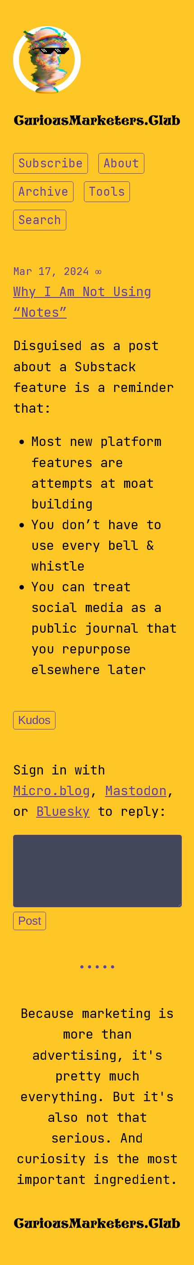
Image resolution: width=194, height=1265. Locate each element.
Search (39, 220)
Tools (107, 191)
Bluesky (63, 811)
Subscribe (50, 163)
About (121, 163)
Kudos (34, 720)
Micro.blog (51, 790)
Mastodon (135, 790)
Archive (43, 191)
